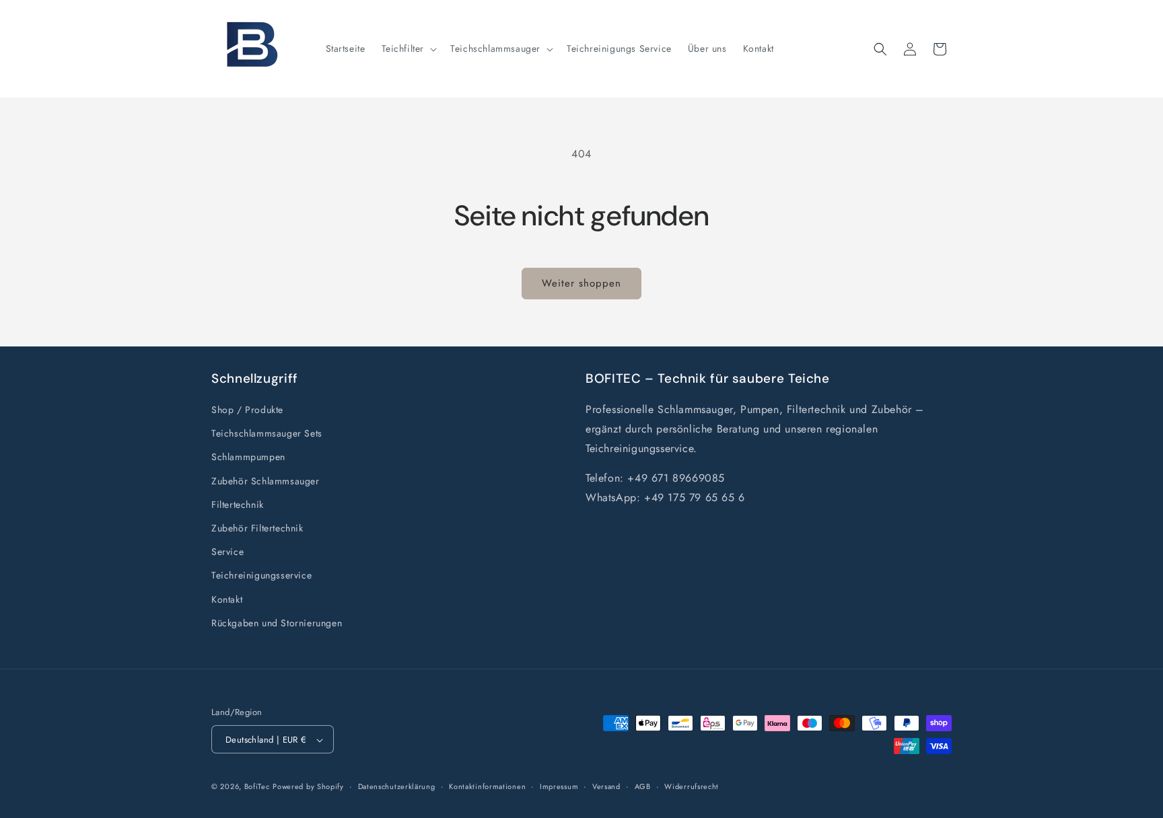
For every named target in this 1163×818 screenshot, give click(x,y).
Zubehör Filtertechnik (257, 528)
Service (227, 551)
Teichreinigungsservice (261, 576)
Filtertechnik (237, 504)
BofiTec (257, 787)
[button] (408, 48)
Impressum (559, 786)
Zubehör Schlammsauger (265, 481)
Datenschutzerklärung (396, 786)
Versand (606, 786)
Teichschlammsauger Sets (266, 433)
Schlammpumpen (248, 457)
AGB (643, 786)
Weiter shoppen (581, 283)
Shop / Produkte (247, 409)
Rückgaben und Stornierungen (276, 623)
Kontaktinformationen (487, 786)
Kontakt (226, 599)
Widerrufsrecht (691, 786)
